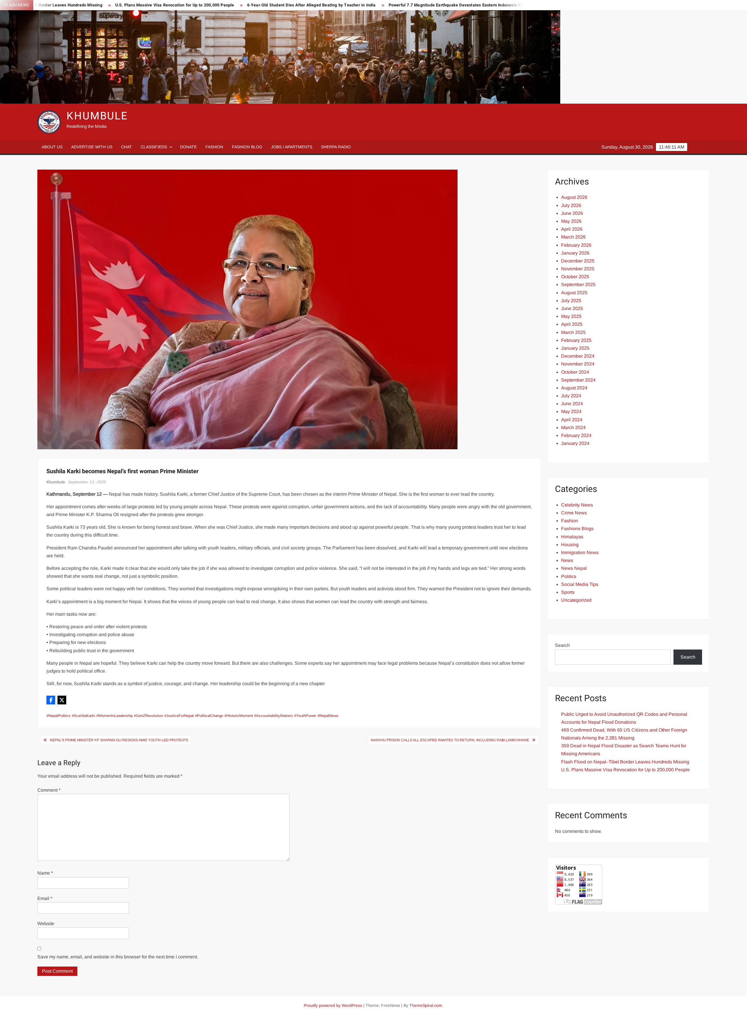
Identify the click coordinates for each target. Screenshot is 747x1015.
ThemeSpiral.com (425, 1005)
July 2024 (571, 395)
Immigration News (579, 552)
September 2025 (578, 284)
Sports (568, 592)
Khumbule (55, 482)
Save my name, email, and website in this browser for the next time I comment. (117, 956)
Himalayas (572, 536)
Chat (126, 146)
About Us (52, 146)
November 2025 (577, 268)
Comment (48, 790)
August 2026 (574, 197)
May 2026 (571, 221)
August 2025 (574, 292)
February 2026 (576, 245)
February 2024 (576, 435)
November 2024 (577, 363)
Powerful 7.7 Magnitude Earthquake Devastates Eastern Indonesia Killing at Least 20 (392, 5)
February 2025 (576, 340)
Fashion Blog (247, 146)
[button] (50, 700)
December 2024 (577, 356)
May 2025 (571, 316)
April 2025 (571, 324)
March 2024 (573, 427)
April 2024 (571, 419)
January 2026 (575, 252)
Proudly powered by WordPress (333, 1005)
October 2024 (575, 372)
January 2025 (575, 348)
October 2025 (575, 276)
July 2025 (571, 300)
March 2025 (573, 332)
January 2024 (575, 443)
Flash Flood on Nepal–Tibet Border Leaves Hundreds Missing (625, 761)
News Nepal (574, 568)
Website (45, 923)
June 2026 (572, 213)
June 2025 (572, 308)
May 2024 (571, 411)
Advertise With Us (91, 146)
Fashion (214, 146)
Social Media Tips (579, 584)
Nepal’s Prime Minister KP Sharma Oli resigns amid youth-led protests (119, 740)
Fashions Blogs (577, 528)
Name (45, 873)
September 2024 (578, 379)
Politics (568, 576)
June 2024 (572, 403)
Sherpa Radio (336, 146)
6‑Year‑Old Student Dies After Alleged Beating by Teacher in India (233, 5)
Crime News (574, 512)
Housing (570, 544)
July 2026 (571, 205)
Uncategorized (576, 600)
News (567, 560)
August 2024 (574, 387)
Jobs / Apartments (291, 146)
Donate (188, 146)
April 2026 (571, 229)
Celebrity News (577, 504)
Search (562, 645)
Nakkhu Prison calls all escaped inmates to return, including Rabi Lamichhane (450, 740)
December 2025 (577, 260)
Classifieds (154, 146)
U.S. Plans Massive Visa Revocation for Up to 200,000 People (96, 5)
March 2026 (573, 236)
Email (44, 898)
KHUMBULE (97, 116)
